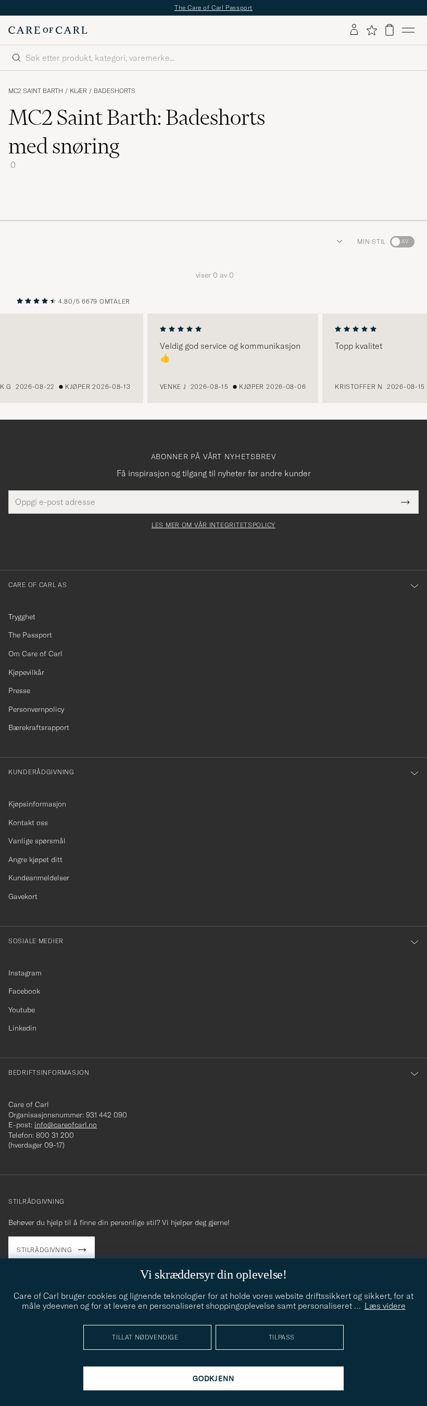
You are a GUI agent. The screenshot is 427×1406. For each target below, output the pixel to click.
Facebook (24, 991)
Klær (78, 91)
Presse (19, 690)
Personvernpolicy (36, 709)
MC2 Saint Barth (35, 91)
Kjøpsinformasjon (37, 804)
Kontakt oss (28, 822)
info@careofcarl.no (65, 1124)
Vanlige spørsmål (37, 840)
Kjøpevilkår (26, 672)
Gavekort (22, 896)
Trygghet (21, 616)
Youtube (21, 1009)
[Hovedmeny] (408, 30)
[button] (337, 241)
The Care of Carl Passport (213, 7)
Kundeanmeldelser (38, 877)
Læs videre (385, 1305)
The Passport (30, 635)
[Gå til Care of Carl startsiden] (47, 30)
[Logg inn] (354, 30)
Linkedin (22, 1028)
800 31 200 (55, 1135)
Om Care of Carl (35, 653)
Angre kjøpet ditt (35, 859)
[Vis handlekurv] (389, 30)
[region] (213, 358)
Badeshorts (114, 91)
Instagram (25, 973)
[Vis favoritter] (371, 30)
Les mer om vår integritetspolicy (213, 525)
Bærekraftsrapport (38, 727)
